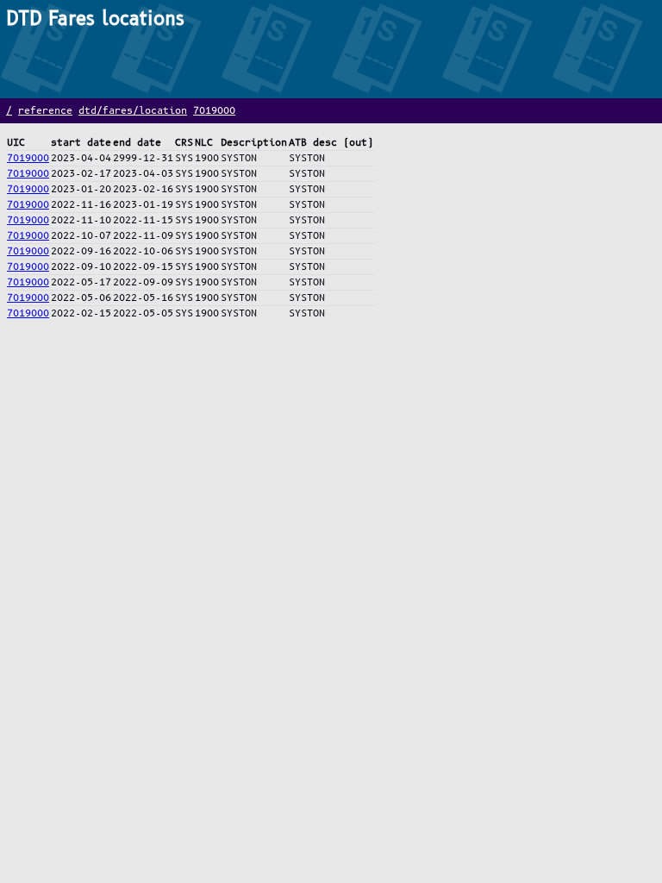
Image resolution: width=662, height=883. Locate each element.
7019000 (214, 110)
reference (45, 110)
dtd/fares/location (132, 110)
